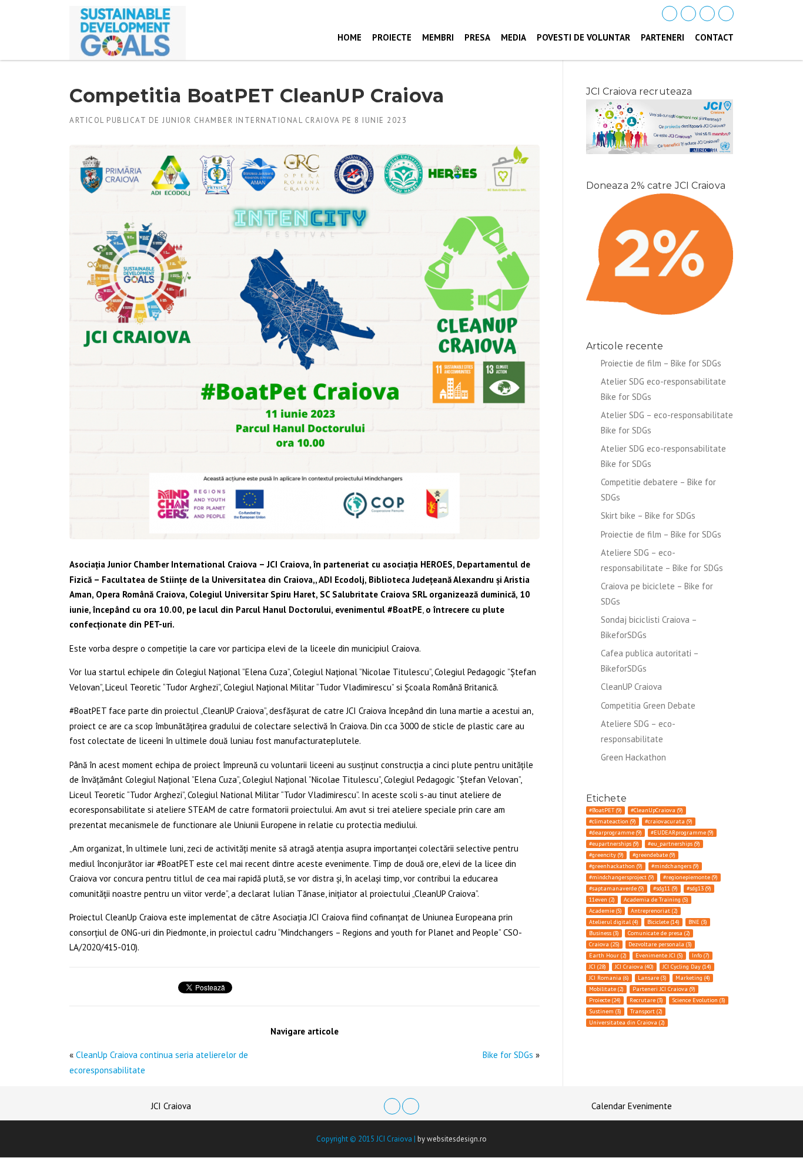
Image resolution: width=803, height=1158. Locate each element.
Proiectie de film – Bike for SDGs (661, 363)
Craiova (604, 944)
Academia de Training (656, 899)
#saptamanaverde (616, 888)
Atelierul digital (613, 922)
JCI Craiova (634, 966)
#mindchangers (675, 866)
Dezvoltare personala (660, 944)
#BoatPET (605, 810)
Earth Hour (608, 955)
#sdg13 (699, 888)
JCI (597, 966)
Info (701, 955)
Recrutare (646, 1000)
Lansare (652, 978)
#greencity (606, 855)
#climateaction (612, 821)
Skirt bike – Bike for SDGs (648, 515)
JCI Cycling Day (687, 966)
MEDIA (513, 37)
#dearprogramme (615, 832)
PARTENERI (662, 37)
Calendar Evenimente (631, 1106)
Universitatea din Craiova (627, 1022)
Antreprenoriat (654, 911)
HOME (349, 37)
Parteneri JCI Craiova (664, 989)
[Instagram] (707, 13)
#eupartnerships (614, 843)
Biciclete (663, 922)
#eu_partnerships (674, 843)
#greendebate (654, 855)
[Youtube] (726, 13)
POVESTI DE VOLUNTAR (583, 37)
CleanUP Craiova (631, 686)
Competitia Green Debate (648, 705)
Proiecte (605, 1000)
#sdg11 (665, 888)
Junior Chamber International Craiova (250, 120)
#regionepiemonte (690, 877)
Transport (646, 1011)
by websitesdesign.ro (452, 1139)
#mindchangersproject (621, 877)
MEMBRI (438, 37)
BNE (697, 922)
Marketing (692, 978)
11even (602, 899)
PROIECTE (391, 37)
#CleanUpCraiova (657, 810)
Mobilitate (606, 989)
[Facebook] (669, 13)
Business (604, 933)
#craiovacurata (668, 821)
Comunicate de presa (659, 933)
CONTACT (714, 37)
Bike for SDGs (508, 1054)
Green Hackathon (633, 757)
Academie (605, 911)
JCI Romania (609, 978)
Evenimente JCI (659, 955)
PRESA (477, 37)
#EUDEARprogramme (682, 832)
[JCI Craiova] (127, 32)
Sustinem (605, 1011)
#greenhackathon (616, 866)
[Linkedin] (688, 13)
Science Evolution (698, 1000)
